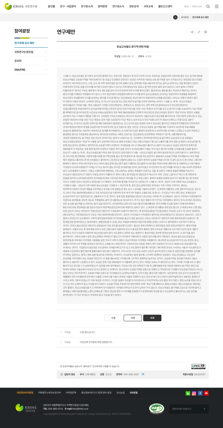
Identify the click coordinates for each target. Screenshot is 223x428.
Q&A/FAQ (19, 69)
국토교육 (148, 6)
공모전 (18, 60)
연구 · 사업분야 (68, 6)
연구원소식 (118, 6)
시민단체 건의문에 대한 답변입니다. (96, 342)
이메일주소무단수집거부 (49, 392)
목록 (152, 318)
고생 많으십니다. (87, 332)
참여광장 (102, 6)
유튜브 (206, 393)
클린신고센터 (165, 6)
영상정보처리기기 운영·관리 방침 (96, 392)
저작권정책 (71, 392)
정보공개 (134, 6)
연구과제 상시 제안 (200, 17)
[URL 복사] (199, 32)
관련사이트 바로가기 (181, 408)
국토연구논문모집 (23, 52)
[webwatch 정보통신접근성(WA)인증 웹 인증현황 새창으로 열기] (157, 409)
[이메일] (142, 374)
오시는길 (121, 392)
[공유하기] (192, 32)
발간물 (51, 6)
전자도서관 (197, 6)
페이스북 (200, 393)
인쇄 (206, 32)
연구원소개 (87, 6)
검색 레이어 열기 (208, 6)
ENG (186, 6)
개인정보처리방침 (25, 392)
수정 (113, 318)
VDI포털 (134, 392)
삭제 (133, 318)
